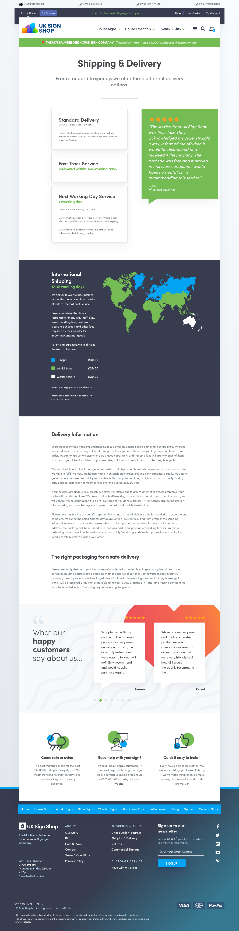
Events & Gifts (170, 28)
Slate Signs (85, 809)
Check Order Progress (126, 832)
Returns (116, 844)
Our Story (71, 832)
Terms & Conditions (77, 855)
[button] (95, 700)
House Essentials (138, 28)
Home (28, 13)
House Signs (106, 28)
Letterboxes (157, 809)
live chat (119, 783)
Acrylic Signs (64, 809)
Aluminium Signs (133, 809)
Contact (70, 849)
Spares (189, 809)
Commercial (29, 839)
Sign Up (172, 863)
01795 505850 (27, 864)
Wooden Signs (107, 809)
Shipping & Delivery (124, 838)
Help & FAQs (73, 844)
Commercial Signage (125, 849)
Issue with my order (124, 867)
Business (48, 13)
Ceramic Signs (208, 809)
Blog (68, 838)
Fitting (175, 809)
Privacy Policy (74, 861)
